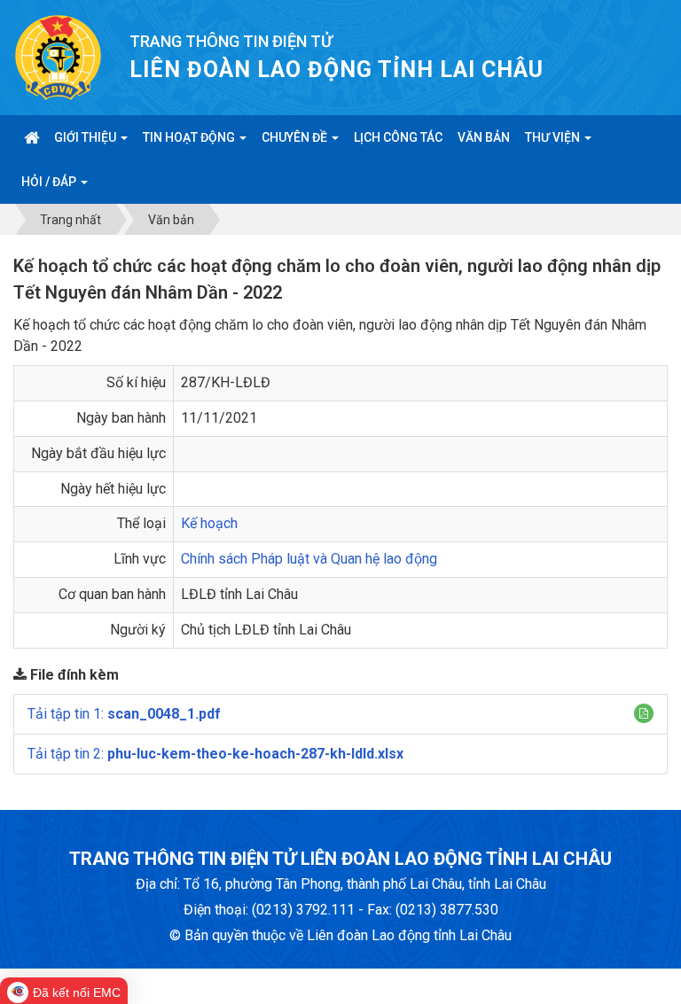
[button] (643, 713)
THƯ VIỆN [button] (554, 137)
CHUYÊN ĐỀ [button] (296, 137)
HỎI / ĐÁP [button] (50, 182)
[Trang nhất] (31, 137)
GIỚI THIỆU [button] (86, 137)
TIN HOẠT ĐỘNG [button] (190, 137)
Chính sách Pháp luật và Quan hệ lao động (309, 558)
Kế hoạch (209, 523)
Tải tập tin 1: (124, 713)
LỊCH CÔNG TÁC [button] (398, 137)
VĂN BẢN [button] (484, 137)
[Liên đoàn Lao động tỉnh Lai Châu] (58, 56)
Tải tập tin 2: (215, 753)
